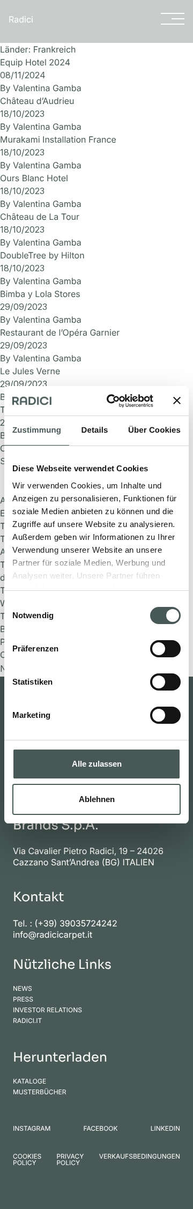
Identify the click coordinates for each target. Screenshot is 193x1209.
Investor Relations (47, 1010)
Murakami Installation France (58, 139)
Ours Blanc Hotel (34, 178)
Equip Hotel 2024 (35, 62)
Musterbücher (39, 1092)
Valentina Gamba (47, 88)
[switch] (165, 648)
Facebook (100, 1128)
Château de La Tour (39, 216)
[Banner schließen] (177, 400)
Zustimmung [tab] (36, 430)
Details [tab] (94, 430)
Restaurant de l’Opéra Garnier (60, 332)
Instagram (31, 1128)
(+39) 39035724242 (76, 923)
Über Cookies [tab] (154, 430)
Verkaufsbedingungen (139, 1156)
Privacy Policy (70, 1159)
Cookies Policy (27, 1159)
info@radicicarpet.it (52, 934)
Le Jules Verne (30, 371)
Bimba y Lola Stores (40, 293)
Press (23, 999)
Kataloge (29, 1081)
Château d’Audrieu (37, 100)
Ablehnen (97, 799)
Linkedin (165, 1128)
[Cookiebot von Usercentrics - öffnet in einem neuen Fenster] (113, 401)
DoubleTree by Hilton (42, 255)
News (22, 988)
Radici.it (27, 1021)
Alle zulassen (97, 763)
